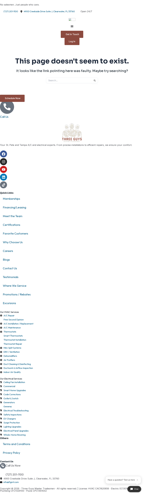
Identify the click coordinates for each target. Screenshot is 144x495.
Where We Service (14, 285)
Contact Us (10, 268)
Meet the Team (12, 216)
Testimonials (10, 277)
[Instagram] (3, 161)
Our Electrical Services (11, 378)
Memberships (11, 198)
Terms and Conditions (16, 444)
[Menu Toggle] (72, 26)
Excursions (9, 303)
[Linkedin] (3, 177)
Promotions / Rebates (17, 294)
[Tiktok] (3, 184)
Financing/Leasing (14, 207)
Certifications (11, 225)
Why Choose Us (13, 242)
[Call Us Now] (3, 466)
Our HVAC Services (9, 312)
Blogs (6, 259)
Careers (8, 251)
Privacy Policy (11, 452)
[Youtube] (3, 169)
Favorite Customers (15, 233)
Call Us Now (13, 465)
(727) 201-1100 (15, 474)
